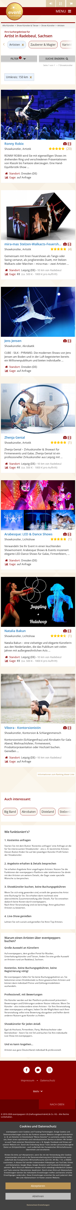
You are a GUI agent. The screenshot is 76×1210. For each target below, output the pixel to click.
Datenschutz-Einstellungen (38, 1205)
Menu (61, 11)
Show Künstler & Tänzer (28, 25)
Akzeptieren (38, 1186)
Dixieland (48, 812)
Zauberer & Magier (43, 45)
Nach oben (57, 1104)
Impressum (27, 1080)
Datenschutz (47, 1080)
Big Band (10, 812)
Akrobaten (29, 812)
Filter (16, 58)
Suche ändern (55, 58)
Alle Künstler (8, 25)
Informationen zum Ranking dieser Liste (56, 774)
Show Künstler (48, 25)
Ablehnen (38, 1196)
